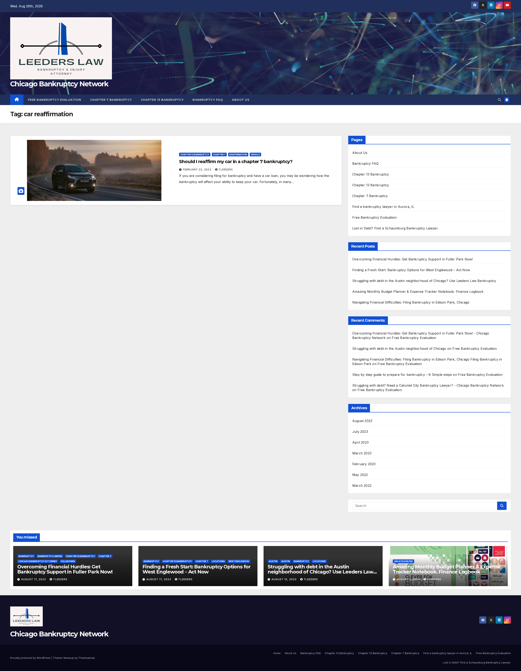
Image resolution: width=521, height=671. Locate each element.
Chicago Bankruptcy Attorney (38, 561)
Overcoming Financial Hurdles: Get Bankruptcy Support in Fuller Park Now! (412, 259)
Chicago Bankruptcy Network (59, 84)
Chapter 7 (219, 154)
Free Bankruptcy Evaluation (54, 100)
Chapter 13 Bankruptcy (162, 100)
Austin (273, 561)
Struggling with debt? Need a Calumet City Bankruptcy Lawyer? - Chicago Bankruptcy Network (428, 385)
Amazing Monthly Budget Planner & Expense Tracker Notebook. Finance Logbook (417, 291)
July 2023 (360, 432)
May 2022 (360, 475)
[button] (499, 100)
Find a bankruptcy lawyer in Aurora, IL (383, 207)
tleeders (226, 169)
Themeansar (87, 657)
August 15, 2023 (284, 579)
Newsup (68, 657)
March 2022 (361, 486)
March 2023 (361, 453)
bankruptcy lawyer (50, 556)
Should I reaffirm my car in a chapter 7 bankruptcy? (235, 161)
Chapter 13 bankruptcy (194, 154)
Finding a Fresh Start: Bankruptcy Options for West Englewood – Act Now (411, 270)
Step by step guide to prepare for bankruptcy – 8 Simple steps (402, 375)
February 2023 (364, 464)
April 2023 (360, 442)
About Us (240, 100)
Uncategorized (403, 561)
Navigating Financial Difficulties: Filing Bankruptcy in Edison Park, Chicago (410, 302)
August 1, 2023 (409, 579)
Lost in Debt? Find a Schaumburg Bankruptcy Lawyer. (395, 228)
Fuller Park (68, 561)
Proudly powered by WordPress (30, 657)
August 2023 (362, 421)
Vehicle (255, 154)
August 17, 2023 (34, 579)
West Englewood (239, 561)
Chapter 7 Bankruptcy (111, 100)
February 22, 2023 (197, 169)
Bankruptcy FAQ (208, 100)
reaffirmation (238, 154)
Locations (218, 561)
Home (277, 653)
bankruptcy (26, 556)
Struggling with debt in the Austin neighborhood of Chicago (399, 348)
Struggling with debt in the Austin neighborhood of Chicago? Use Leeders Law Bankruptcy (424, 281)
